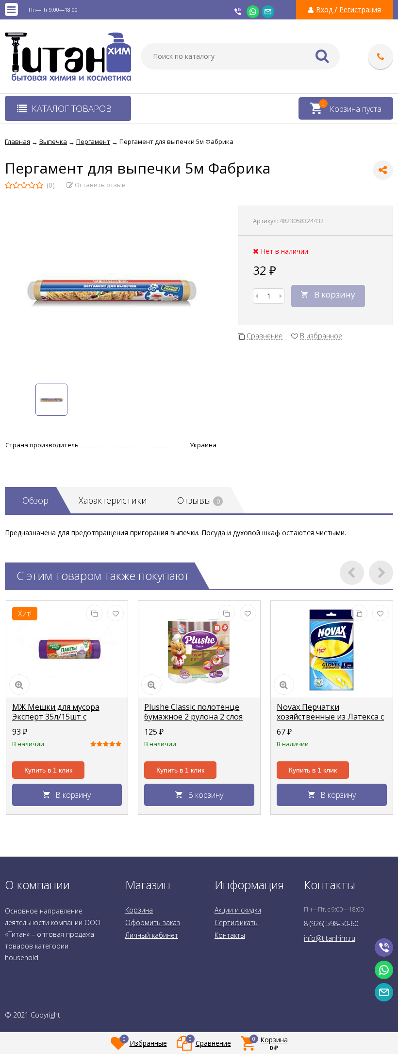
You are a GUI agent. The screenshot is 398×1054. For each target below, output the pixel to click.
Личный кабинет (151, 935)
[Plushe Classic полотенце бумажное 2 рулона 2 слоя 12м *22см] (199, 649)
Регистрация (360, 10)
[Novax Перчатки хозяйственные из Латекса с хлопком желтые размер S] (332, 649)
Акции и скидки (238, 909)
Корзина (139, 909)
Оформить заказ (152, 922)
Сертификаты (237, 922)
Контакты (230, 935)
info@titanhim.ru (329, 938)
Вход (324, 10)
